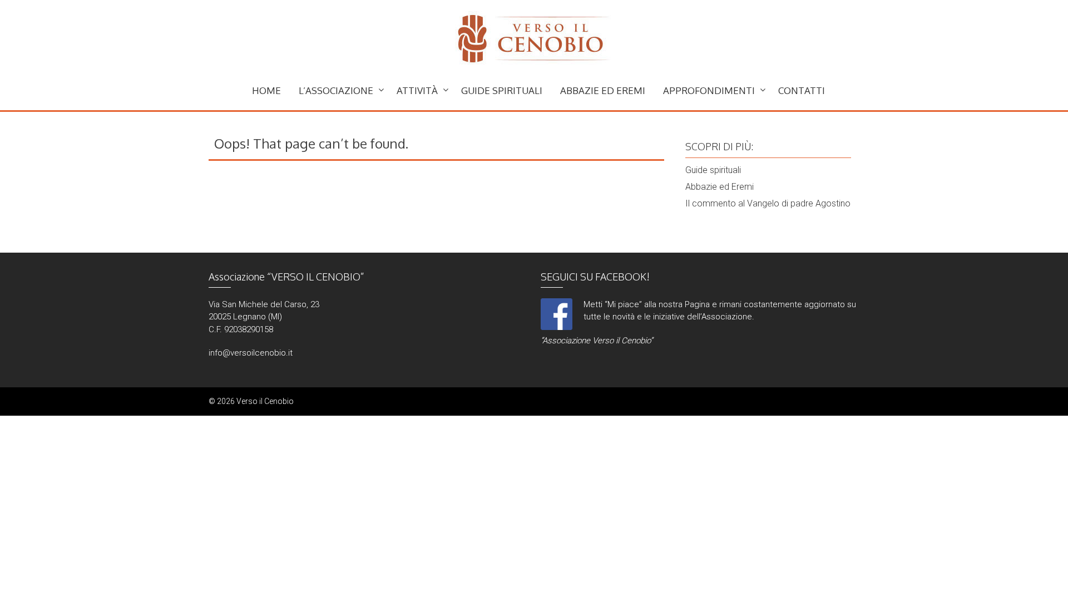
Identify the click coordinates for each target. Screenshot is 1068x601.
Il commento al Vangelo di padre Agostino (768, 203)
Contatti (801, 90)
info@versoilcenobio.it (251, 353)
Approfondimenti (709, 90)
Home (266, 90)
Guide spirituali (501, 90)
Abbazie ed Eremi (602, 90)
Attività (417, 90)
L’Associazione (336, 90)
